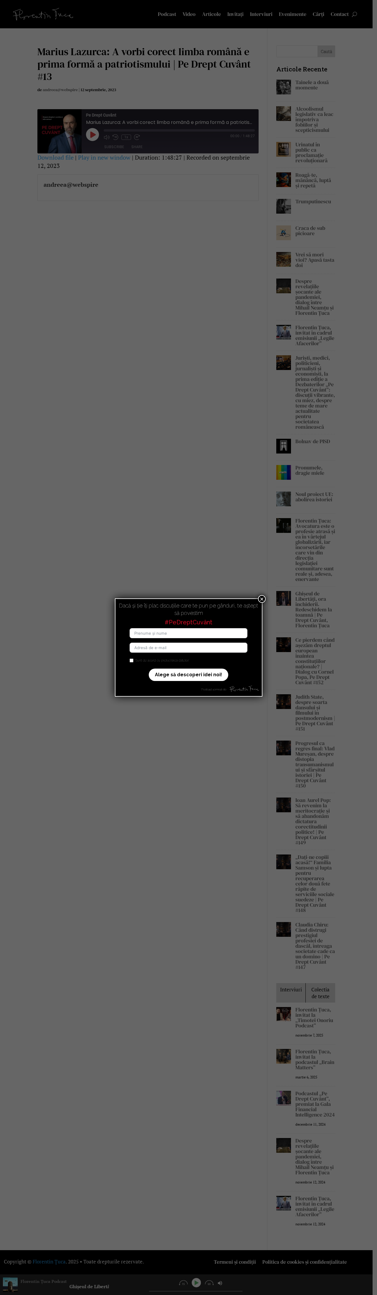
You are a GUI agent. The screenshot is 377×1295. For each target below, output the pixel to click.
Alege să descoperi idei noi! (188, 674)
